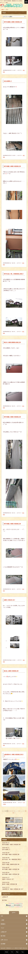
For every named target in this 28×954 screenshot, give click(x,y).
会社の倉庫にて (8, 81)
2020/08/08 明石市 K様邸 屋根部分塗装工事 (10, 863)
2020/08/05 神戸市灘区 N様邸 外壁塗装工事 (10, 868)
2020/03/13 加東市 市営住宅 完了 (8, 878)
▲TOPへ (14, 912)
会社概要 (3, 943)
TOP (2, 916)
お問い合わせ (4, 939)
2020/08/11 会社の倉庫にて (6, 848)
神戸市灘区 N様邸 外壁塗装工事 (12, 166)
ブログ (2, 928)
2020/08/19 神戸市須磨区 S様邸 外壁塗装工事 (11, 843)
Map (17, 952)
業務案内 (3, 924)
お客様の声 (5, 897)
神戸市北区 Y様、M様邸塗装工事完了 (14, 273)
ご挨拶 (2, 920)
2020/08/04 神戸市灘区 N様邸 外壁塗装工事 (10, 873)
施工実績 (4, 900)
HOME (2, 9)
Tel (12, 952)
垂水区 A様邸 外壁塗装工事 (11, 670)
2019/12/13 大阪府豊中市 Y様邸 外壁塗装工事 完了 (12, 888)
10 (19, 811)
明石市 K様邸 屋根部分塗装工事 (12, 342)
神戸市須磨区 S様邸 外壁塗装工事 (13, 21)
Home (6, 952)
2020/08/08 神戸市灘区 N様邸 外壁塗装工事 (10, 853)
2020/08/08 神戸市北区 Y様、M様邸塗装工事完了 (12, 858)
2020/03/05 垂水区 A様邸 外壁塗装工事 (9, 883)
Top (22, 952)
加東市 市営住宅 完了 (9, 600)
